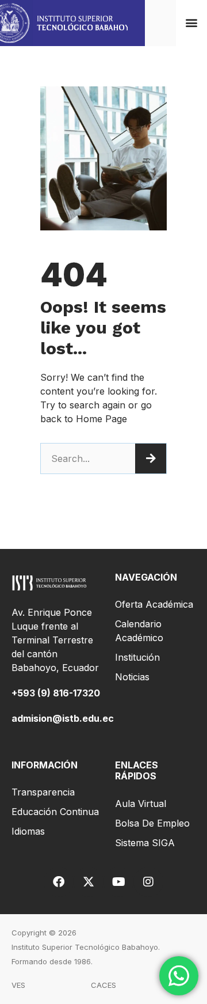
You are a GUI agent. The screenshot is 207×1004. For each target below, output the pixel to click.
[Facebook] (59, 882)
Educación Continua (55, 811)
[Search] (150, 458)
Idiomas (28, 831)
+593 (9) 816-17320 (56, 693)
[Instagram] (148, 882)
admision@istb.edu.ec (63, 718)
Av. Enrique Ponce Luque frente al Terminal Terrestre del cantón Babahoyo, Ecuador (55, 640)
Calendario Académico (139, 630)
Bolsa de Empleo (152, 823)
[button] (191, 22)
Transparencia (43, 792)
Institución (137, 657)
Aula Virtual (140, 803)
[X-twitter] (88, 882)
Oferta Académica (154, 604)
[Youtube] (118, 882)
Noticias (132, 677)
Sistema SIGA (145, 842)
